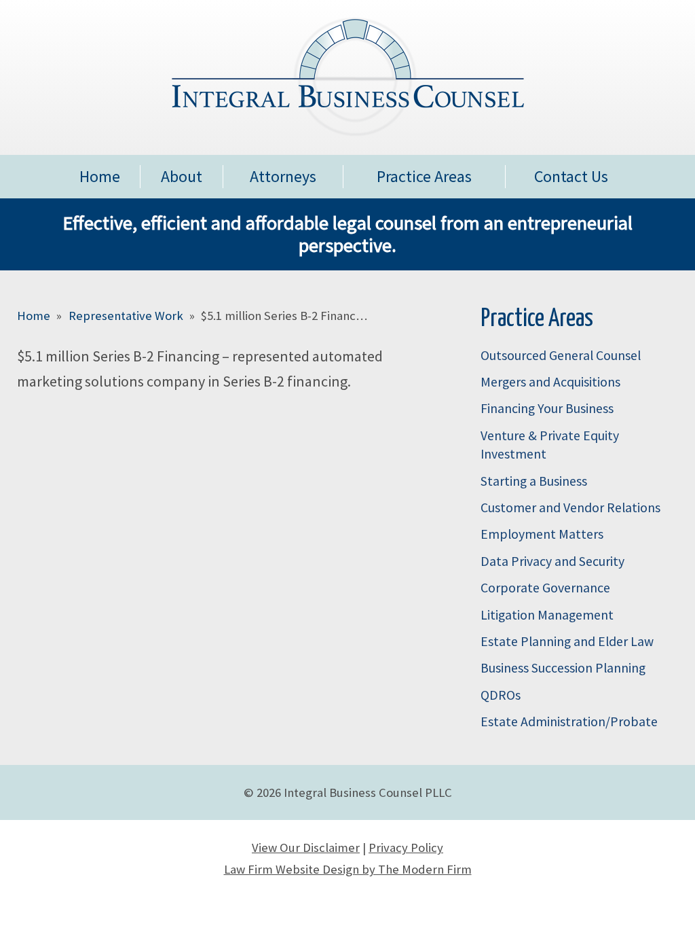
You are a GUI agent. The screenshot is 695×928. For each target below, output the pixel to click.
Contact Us (571, 176)
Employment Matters (542, 534)
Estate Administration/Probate (569, 721)
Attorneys (283, 176)
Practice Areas (424, 176)
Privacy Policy (406, 847)
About (181, 176)
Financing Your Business (547, 408)
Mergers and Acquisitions (550, 382)
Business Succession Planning (563, 668)
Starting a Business (534, 481)
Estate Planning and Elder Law (567, 641)
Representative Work (126, 315)
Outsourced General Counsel (561, 355)
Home (99, 176)
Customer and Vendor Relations (570, 507)
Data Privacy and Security (552, 561)
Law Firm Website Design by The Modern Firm (348, 869)
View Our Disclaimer (306, 847)
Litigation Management (547, 615)
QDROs (501, 695)
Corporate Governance (545, 587)
